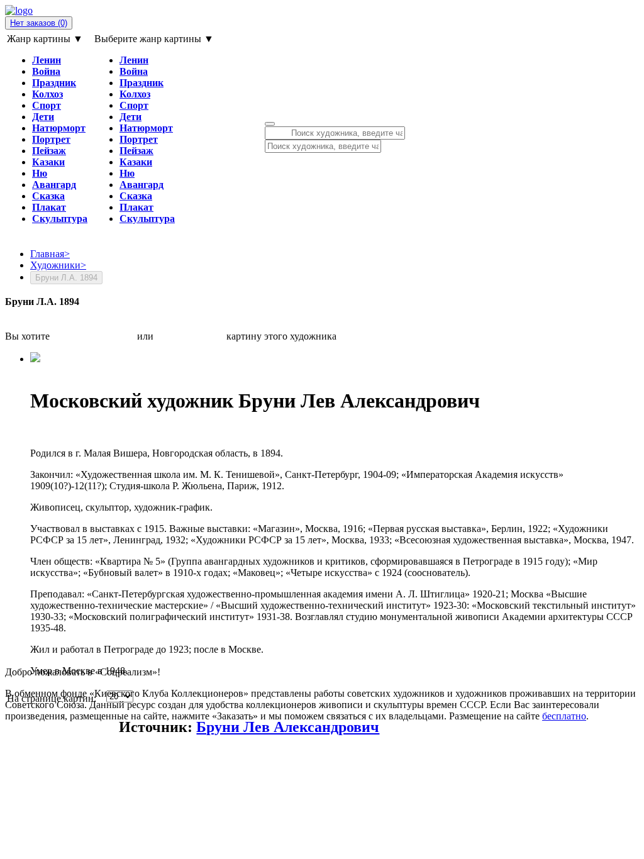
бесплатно (564, 716)
